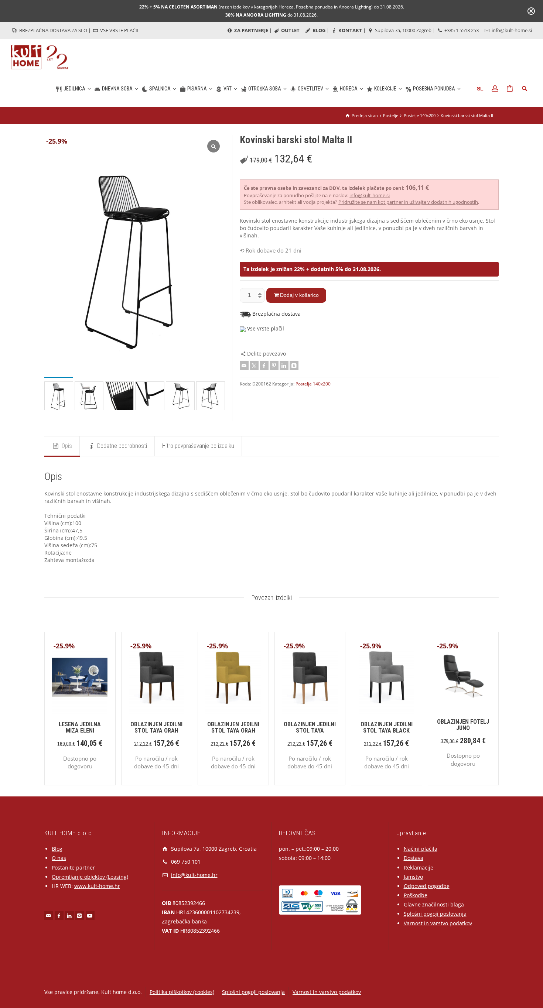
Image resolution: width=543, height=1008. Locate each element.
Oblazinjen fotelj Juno (463, 725)
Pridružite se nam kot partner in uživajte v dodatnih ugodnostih (408, 202)
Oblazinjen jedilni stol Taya (310, 727)
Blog (57, 848)
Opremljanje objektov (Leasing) (90, 876)
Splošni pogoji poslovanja (435, 913)
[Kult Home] (40, 56)
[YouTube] (90, 915)
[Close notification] (531, 11)
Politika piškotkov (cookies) (182, 991)
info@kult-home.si (511, 30)
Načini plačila (420, 848)
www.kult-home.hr (97, 885)
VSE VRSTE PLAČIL (119, 30)
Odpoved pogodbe (427, 885)
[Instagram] (79, 915)
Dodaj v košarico (299, 295)
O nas (59, 857)
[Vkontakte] (294, 365)
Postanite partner (73, 867)
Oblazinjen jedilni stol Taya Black (387, 727)
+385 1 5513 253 (461, 30)
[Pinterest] (274, 365)
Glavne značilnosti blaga (434, 904)
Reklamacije (418, 867)
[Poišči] (524, 88)
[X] (254, 365)
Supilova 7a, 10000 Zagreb (402, 30)
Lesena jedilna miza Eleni (80, 727)
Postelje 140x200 (313, 384)
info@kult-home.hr (194, 874)
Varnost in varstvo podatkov (438, 923)
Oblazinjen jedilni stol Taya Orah (156, 727)
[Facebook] (264, 365)
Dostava (413, 857)
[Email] (244, 365)
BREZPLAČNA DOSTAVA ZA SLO (52, 30)
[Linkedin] (284, 365)
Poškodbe (415, 895)
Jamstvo (413, 876)
